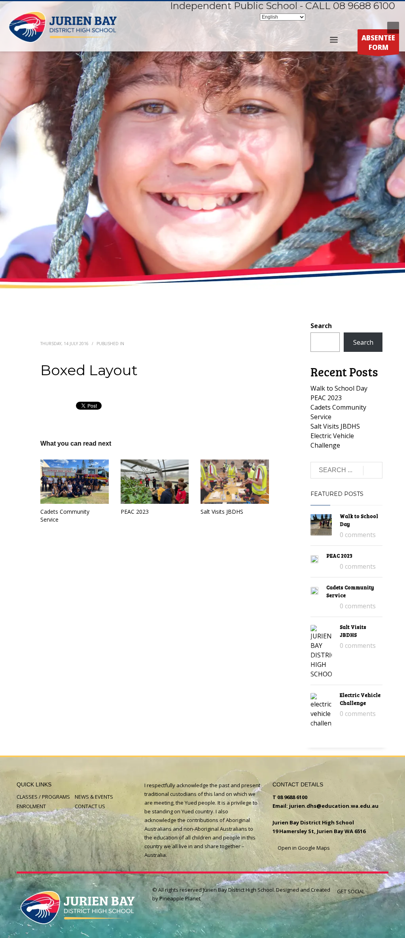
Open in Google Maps (303, 847)
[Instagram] (361, 28)
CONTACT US (90, 806)
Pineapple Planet (180, 898)
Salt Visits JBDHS (222, 511)
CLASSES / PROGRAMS (43, 796)
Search (321, 325)
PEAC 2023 (135, 511)
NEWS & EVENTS (94, 796)
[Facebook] (350, 28)
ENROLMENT (31, 806)
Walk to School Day (338, 388)
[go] (372, 470)
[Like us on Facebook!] (371, 891)
